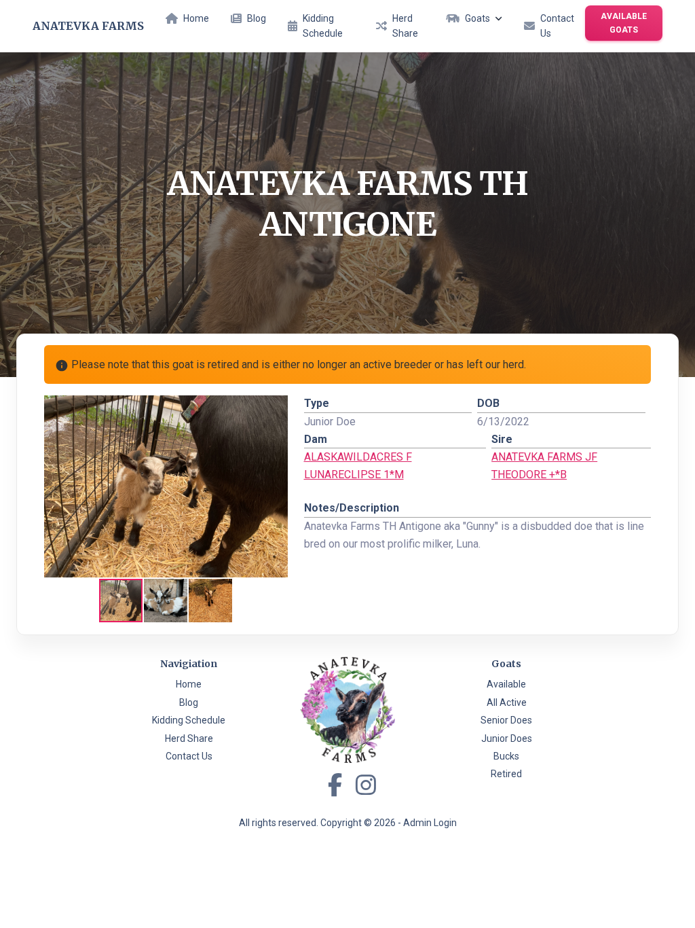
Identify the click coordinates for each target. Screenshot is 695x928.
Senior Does (506, 720)
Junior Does (506, 738)
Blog (256, 18)
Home (196, 18)
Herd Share (405, 26)
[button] (275, 407)
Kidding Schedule (323, 26)
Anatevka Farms (88, 26)
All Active (507, 702)
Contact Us (557, 26)
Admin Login (430, 822)
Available (506, 684)
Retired (506, 773)
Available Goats (624, 23)
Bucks (506, 756)
